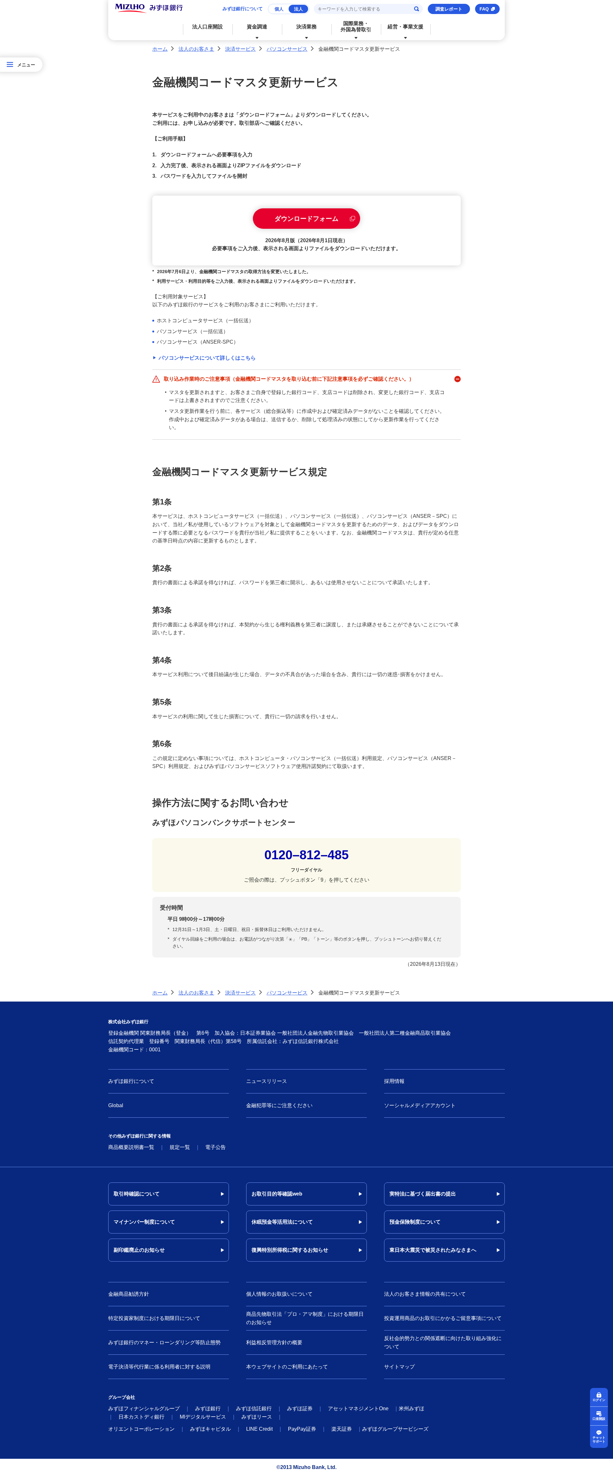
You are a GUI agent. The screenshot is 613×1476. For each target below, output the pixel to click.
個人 (279, 8)
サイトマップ (399, 1366)
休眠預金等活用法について (282, 1222)
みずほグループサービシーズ (395, 1429)
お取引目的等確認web (277, 1193)
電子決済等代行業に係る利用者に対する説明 (159, 1366)
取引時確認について (137, 1193)
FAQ (484, 8)
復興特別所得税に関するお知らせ (290, 1250)
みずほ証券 (300, 1408)
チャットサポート (599, 1439)
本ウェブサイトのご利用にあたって (287, 1366)
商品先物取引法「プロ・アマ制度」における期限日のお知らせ (305, 1318)
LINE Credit (259, 1429)
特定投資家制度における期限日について (154, 1318)
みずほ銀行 (208, 1408)
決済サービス (240, 49)
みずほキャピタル (210, 1429)
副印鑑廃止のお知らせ (139, 1250)
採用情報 (394, 1081)
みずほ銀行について (243, 8)
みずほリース (256, 1417)
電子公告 (215, 1147)
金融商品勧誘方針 (128, 1294)
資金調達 (257, 26)
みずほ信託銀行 (254, 1408)
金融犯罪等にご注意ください (279, 1105)
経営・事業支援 (405, 26)
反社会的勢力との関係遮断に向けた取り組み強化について (443, 1342)
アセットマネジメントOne (358, 1408)
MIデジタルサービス (203, 1417)
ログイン (599, 1400)
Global (115, 1105)
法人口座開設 (207, 26)
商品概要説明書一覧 (131, 1147)
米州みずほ (411, 1408)
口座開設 (599, 1418)
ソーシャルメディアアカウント (420, 1105)
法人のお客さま (196, 49)
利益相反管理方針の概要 (274, 1342)
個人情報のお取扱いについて (279, 1294)
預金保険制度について (415, 1222)
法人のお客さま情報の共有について (425, 1294)
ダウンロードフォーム (306, 218)
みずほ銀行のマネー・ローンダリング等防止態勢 (164, 1342)
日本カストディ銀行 (141, 1417)
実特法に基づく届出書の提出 (423, 1193)
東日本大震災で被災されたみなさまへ (433, 1250)
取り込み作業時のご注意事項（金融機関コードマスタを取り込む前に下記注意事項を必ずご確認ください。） (289, 379)
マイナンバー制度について (144, 1222)
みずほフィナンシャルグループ (144, 1408)
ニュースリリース (266, 1081)
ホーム (160, 49)
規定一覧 (180, 1147)
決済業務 (306, 26)
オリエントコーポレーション (141, 1429)
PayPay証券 (302, 1429)
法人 (298, 8)
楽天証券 (341, 1429)
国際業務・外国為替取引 (356, 26)
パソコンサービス (287, 49)
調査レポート (448, 8)
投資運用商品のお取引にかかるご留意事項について (443, 1318)
